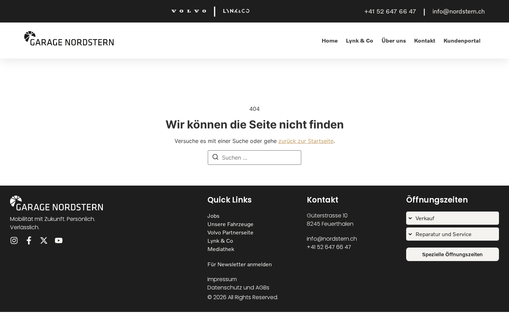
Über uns (394, 40)
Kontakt (424, 40)
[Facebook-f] (29, 240)
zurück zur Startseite (305, 140)
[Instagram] (14, 240)
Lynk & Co (359, 40)
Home (330, 40)
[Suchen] (215, 158)
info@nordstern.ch (458, 11)
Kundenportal (462, 40)
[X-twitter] (44, 240)
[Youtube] (59, 240)
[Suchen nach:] (254, 157)
